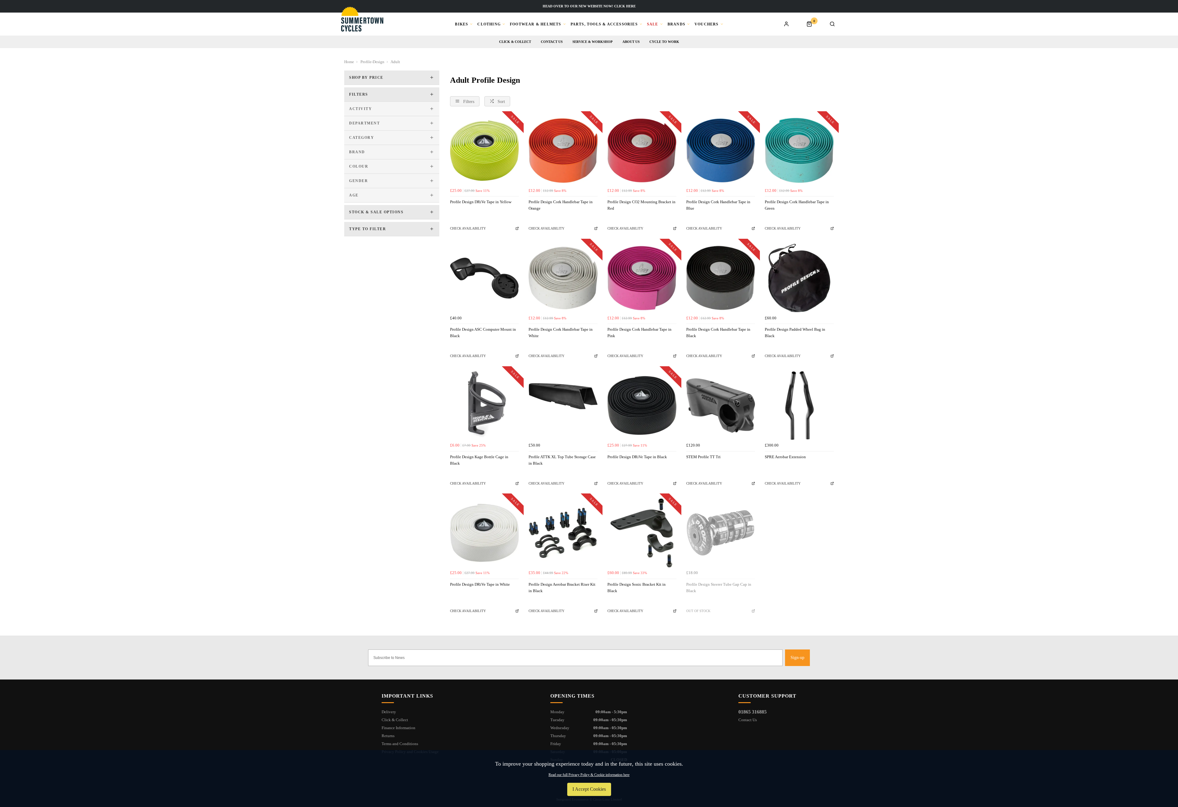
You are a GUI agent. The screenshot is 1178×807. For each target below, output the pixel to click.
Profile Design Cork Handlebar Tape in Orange (561, 205)
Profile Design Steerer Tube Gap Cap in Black (718, 587)
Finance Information (398, 727)
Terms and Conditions (400, 743)
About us (631, 42)
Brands (676, 24)
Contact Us (747, 720)
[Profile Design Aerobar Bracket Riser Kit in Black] (563, 532)
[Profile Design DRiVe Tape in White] (484, 532)
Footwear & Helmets (535, 24)
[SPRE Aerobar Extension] (799, 405)
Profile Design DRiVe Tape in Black (637, 457)
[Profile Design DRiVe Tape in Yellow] (484, 150)
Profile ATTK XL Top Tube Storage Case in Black (562, 460)
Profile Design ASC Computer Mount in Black (483, 332)
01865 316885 (752, 711)
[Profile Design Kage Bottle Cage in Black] (484, 405)
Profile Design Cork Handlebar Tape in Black (718, 332)
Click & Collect (515, 42)
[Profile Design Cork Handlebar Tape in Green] (799, 150)
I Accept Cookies (589, 789)
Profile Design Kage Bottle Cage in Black (479, 460)
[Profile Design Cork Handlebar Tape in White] (563, 278)
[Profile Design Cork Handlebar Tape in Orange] (563, 150)
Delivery (389, 712)
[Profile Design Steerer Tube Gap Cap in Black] (720, 532)
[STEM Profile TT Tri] (720, 405)
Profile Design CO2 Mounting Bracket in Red (641, 205)
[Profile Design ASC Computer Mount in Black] (484, 278)
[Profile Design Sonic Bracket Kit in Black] (641, 532)
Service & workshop (592, 42)
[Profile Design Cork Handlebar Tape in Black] (720, 278)
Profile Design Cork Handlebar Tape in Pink (639, 332)
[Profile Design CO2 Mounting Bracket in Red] (641, 150)
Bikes (461, 24)
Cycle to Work (664, 42)
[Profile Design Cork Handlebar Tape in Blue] (720, 150)
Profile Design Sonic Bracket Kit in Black (636, 587)
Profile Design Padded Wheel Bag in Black (795, 332)
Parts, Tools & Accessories (604, 24)
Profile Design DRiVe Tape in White (480, 584)
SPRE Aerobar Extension (785, 457)
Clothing (489, 24)
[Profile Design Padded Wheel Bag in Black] (799, 278)
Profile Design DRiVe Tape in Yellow (480, 202)
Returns (388, 735)
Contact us (552, 42)
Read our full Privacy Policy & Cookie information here (589, 775)
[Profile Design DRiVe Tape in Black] (641, 405)
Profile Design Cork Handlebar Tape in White (561, 332)
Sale (652, 24)
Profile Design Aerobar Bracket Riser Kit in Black (562, 587)
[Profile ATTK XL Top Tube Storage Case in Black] (563, 405)
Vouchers (707, 24)
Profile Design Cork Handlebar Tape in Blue (718, 205)
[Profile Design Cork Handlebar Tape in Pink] (641, 278)
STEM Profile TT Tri (703, 457)
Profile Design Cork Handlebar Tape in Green (797, 205)
